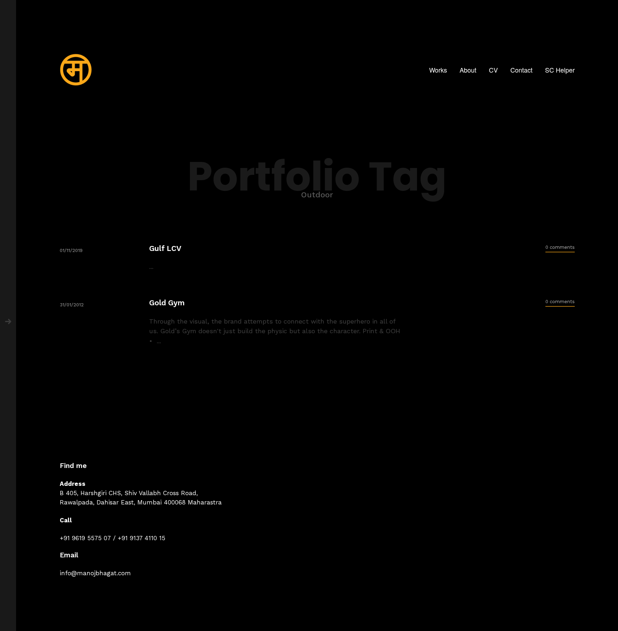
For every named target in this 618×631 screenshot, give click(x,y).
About (468, 69)
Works (438, 69)
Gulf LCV (165, 248)
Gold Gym (167, 302)
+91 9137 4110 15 (141, 538)
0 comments (560, 247)
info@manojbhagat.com (95, 573)
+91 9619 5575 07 (85, 538)
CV (493, 69)
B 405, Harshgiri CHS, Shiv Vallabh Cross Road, (129, 493)
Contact (521, 69)
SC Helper (560, 69)
